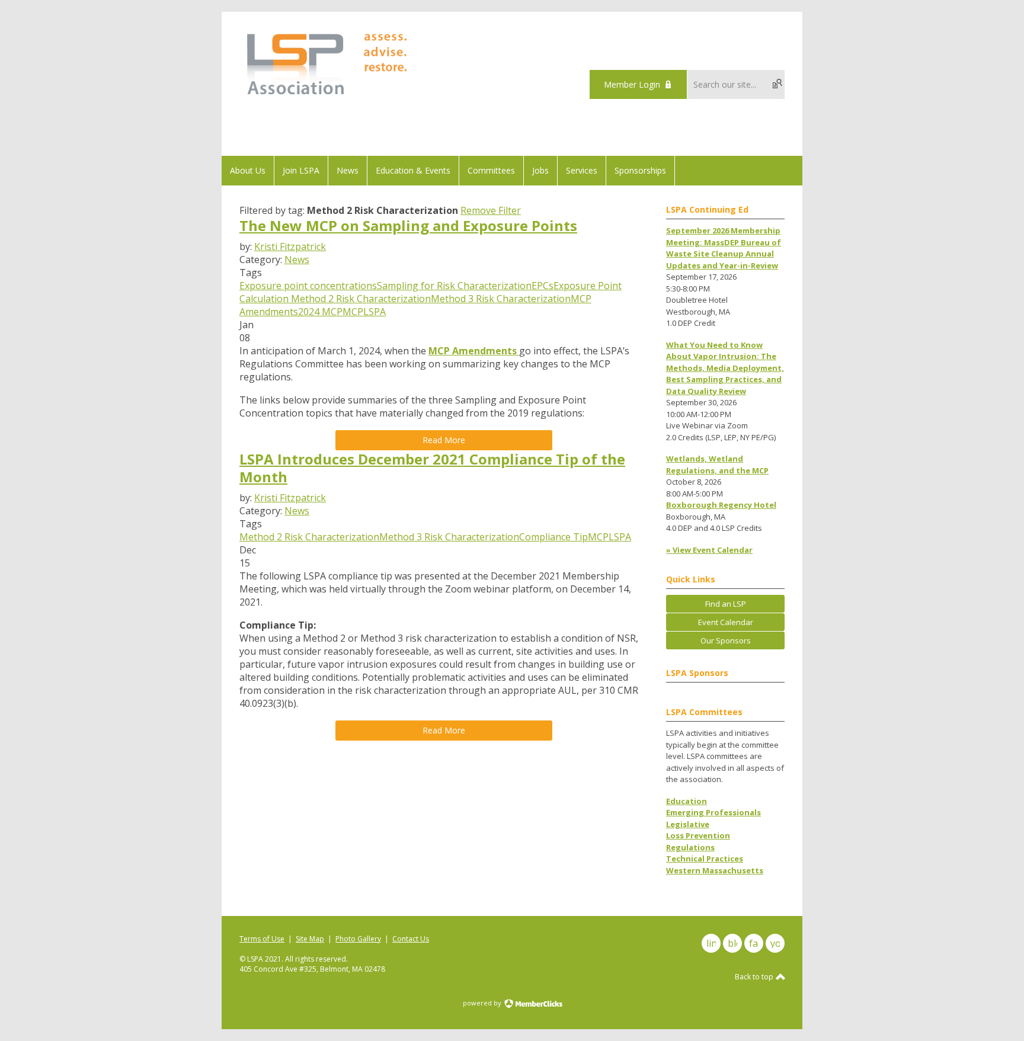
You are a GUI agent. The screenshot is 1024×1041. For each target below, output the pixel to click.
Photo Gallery (358, 939)
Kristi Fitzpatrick (290, 246)
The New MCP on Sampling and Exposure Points (408, 225)
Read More (444, 440)
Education (686, 801)
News (296, 259)
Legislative (687, 824)
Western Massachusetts (714, 870)
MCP (353, 311)
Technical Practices (704, 858)
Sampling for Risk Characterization (454, 285)
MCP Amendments (473, 350)
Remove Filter (490, 210)
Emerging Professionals (713, 812)
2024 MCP (320, 311)
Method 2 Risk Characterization (360, 298)
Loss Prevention (698, 835)
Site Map (310, 939)
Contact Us (410, 939)
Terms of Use (261, 939)
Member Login (632, 84)
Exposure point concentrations (308, 285)
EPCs (542, 285)
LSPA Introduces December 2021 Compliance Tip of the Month (432, 467)
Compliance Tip (553, 536)
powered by (483, 1002)
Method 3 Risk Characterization (501, 298)
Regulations (690, 847)
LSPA (374, 311)
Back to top (755, 977)
